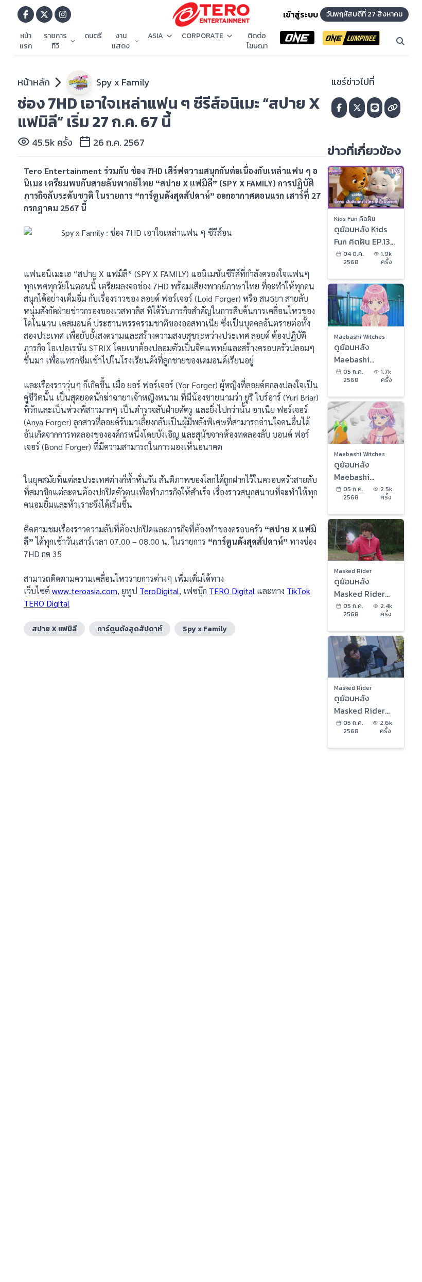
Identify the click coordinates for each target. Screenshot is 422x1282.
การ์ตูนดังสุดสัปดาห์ (129, 628)
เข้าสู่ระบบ (300, 14)
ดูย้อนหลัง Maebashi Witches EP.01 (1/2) (359, 470)
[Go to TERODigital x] (44, 14)
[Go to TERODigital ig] (63, 14)
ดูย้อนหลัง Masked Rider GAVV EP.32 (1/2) (365, 704)
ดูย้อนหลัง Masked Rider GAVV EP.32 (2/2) (359, 587)
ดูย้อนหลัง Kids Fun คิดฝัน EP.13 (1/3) (362, 235)
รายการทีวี (55, 41)
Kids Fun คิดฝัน (354, 219)
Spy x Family (123, 82)
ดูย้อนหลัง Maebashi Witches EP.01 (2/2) (359, 353)
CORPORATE (202, 36)
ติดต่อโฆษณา (257, 41)
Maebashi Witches (359, 337)
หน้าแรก (26, 41)
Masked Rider (353, 571)
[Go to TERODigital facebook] (25, 14)
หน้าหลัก (33, 82)
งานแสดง (121, 41)
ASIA (155, 36)
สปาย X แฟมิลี (54, 628)
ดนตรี (93, 36)
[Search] (400, 41)
